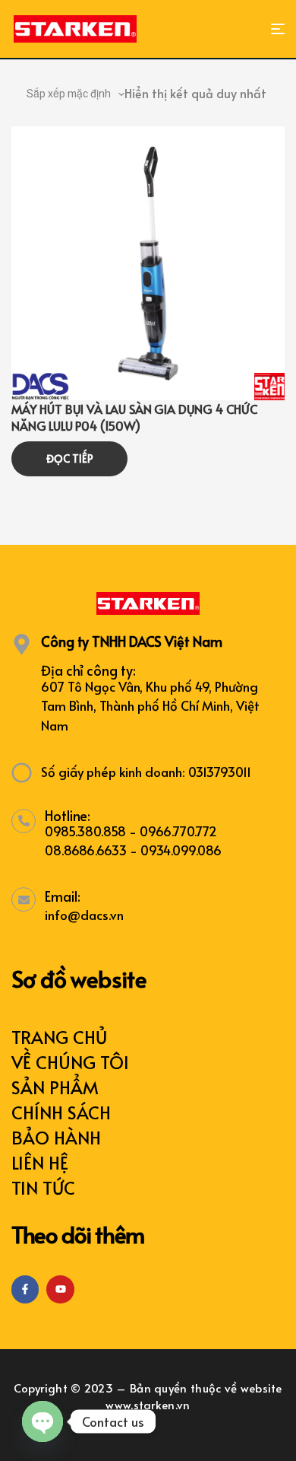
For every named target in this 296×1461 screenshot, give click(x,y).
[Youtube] (60, 1289)
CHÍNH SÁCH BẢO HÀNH (61, 1124)
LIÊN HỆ (39, 1162)
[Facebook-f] (25, 1289)
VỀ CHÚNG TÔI (70, 1062)
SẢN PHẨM (55, 1087)
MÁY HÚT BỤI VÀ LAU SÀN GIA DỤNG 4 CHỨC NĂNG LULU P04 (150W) (134, 417)
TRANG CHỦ (59, 1037)
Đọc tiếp (69, 458)
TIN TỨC (43, 1187)
